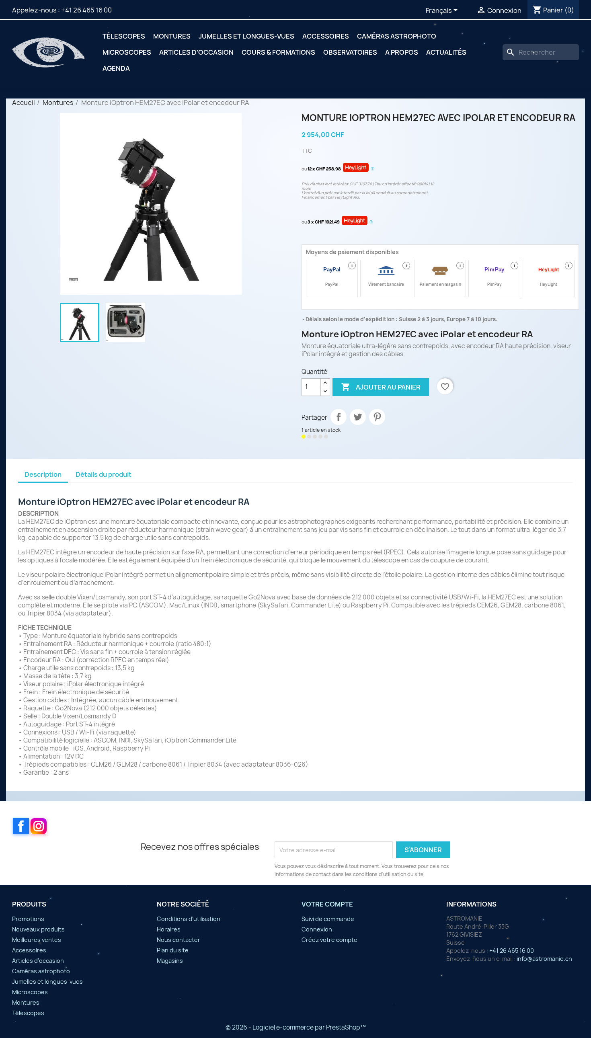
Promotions (28, 919)
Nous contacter (178, 940)
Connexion (317, 929)
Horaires (169, 929)
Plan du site (173, 950)
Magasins (170, 960)
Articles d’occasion (196, 52)
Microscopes (127, 52)
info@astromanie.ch (544, 958)
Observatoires (350, 52)
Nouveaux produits (38, 929)
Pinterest (377, 417)
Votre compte (327, 904)
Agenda (116, 68)
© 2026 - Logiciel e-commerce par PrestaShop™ (296, 1027)
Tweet (358, 417)
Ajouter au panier (381, 387)
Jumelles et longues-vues (246, 36)
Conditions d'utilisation (188, 919)
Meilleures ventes (36, 940)
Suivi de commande (328, 919)
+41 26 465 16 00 (86, 10)
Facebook (21, 826)
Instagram (39, 826)
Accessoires (325, 36)
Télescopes (124, 36)
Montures (172, 36)
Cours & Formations (278, 52)
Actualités (446, 52)
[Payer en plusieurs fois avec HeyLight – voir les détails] (372, 169)
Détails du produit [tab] (103, 474)
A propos (401, 52)
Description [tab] (43, 474)
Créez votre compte (329, 940)
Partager (338, 417)
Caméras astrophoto (396, 36)
